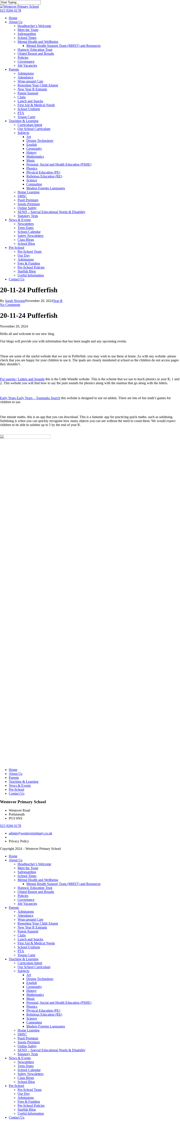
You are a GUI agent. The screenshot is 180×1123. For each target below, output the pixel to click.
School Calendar (29, 1070)
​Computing (34, 1022)
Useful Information (31, 1113)
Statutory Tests (28, 1054)
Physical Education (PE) (43, 1010)
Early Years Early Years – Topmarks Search (30, 398)
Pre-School (16, 789)
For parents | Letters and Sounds (22, 379)
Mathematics (35, 995)
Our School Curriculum (34, 967)
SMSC (22, 1034)
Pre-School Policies (31, 1105)
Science (31, 1018)
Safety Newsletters (30, 1074)
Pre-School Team (29, 1090)
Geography (34, 987)
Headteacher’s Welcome (34, 864)
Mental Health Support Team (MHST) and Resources (63, 884)
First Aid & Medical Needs (36, 943)
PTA (21, 951)
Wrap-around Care (30, 919)
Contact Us (16, 793)
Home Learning (29, 1030)
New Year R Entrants (32, 927)
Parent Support (28, 931)
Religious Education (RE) (44, 1014)
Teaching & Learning (23, 781)
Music (30, 998)
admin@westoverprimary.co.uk (30, 833)
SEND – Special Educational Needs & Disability (51, 1050)
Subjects (23, 971)
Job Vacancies (27, 903)
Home (13, 770)
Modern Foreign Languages (45, 1026)
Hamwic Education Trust (35, 888)
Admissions (26, 911)
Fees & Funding (29, 1101)
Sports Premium (29, 1042)
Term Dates (26, 1066)
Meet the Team (28, 868)
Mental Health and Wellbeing (38, 880)
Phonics (31, 1006)
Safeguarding (27, 872)
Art (28, 975)
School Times (27, 876)
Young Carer (26, 955)
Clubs (22, 935)
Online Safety (27, 1046)
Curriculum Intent (30, 963)
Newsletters (26, 1062)
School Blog (26, 1082)
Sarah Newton (15, 301)
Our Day (24, 1094)
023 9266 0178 (10, 10)
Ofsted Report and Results (36, 892)
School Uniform (29, 947)
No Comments (10, 305)
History (31, 991)
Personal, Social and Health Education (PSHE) (58, 1002)
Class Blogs (26, 1078)
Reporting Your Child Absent (38, 923)
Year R (58, 301)
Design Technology (40, 979)
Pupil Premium (28, 1038)
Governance (26, 900)
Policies (23, 896)
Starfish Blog (27, 1109)
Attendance (25, 915)
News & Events (20, 785)
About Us (15, 773)
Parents (14, 777)
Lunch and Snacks (30, 939)
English (31, 983)
